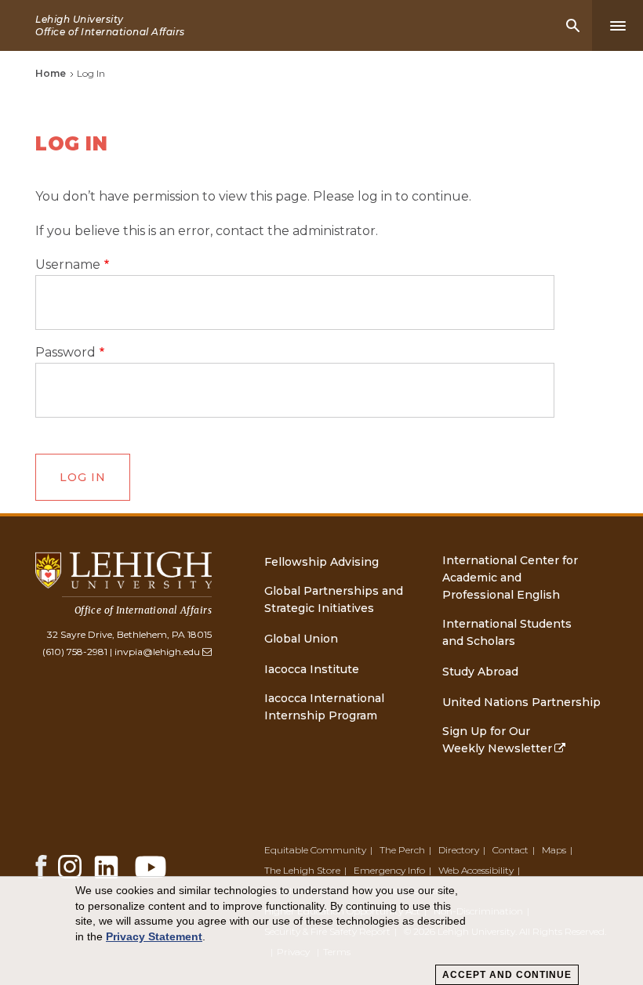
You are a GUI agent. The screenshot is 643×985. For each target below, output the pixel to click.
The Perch (402, 850)
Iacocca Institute (311, 669)
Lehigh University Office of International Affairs (110, 25)
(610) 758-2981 (74, 651)
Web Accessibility (476, 870)
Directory (458, 850)
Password (65, 352)
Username (67, 265)
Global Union (301, 639)
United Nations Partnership (521, 702)
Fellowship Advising (321, 562)
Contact (510, 850)
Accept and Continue (507, 974)
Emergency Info (389, 870)
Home (50, 73)
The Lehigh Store (302, 870)
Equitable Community (315, 850)
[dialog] (321, 931)
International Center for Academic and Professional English (510, 577)
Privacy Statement (154, 936)
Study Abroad (480, 672)
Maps (554, 850)
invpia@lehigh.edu (157, 651)
